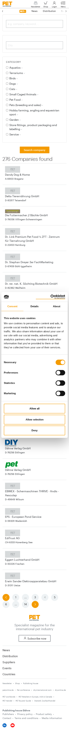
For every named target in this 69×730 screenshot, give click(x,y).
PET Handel (7, 701)
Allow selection (35, 419)
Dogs (13, 83)
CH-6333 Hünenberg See (18, 542)
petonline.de (8, 690)
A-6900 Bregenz (14, 178)
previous (6, 597)
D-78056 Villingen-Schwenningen (23, 219)
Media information (52, 718)
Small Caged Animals (23, 94)
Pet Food (15, 99)
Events (7, 668)
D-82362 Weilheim (15, 287)
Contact (7, 718)
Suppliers (9, 662)
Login (54, 7)
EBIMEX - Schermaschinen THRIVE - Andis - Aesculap (32, 493)
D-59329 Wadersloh (16, 520)
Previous (6, 11)
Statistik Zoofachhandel (44, 701)
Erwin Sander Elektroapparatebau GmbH (30, 581)
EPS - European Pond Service (23, 516)
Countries (9, 674)
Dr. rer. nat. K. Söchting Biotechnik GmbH (31, 283)
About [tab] (56, 306)
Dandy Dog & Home (17, 174)
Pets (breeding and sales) (25, 105)
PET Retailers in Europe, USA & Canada (35, 697)
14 (25, 604)
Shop (45, 7)
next (35, 604)
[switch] (60, 372)
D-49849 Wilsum (14, 499)
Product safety (44, 714)
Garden (14, 119)
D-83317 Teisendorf (15, 200)
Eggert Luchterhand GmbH (22, 559)
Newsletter (35, 7)
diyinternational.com (42, 690)
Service (14, 134)
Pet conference (23, 690)
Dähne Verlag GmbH (18, 448)
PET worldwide (9, 697)
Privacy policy (24, 714)
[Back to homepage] (34, 617)
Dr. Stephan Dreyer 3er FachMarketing (29, 262)
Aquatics (15, 67)
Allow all (34, 408)
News (6, 650)
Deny (34, 430)
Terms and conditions (26, 718)
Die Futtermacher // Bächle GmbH (26, 215)
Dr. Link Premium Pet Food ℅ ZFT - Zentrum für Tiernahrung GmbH (32, 238)
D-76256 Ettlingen (15, 452)
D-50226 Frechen (14, 563)
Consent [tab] (12, 306)
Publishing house (30, 683)
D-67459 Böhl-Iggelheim (18, 266)
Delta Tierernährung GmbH (22, 196)
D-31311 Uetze (12, 585)
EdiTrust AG (12, 538)
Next (63, 11)
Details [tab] (34, 306)
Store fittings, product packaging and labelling (33, 127)
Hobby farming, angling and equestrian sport (34, 112)
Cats (12, 88)
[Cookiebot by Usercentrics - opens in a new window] (50, 297)
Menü (63, 7)
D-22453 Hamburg (15, 244)
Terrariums (16, 72)
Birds (12, 78)
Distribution (10, 656)
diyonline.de (60, 690)
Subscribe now (36, 638)
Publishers (8, 714)
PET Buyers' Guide (23, 701)
